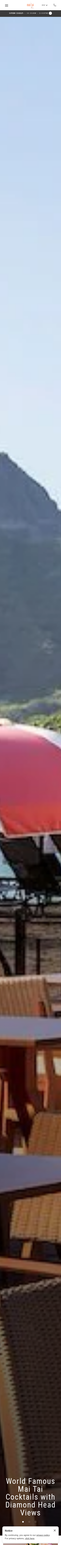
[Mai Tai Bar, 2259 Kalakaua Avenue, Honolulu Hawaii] (30, 5)
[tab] (23, 1522)
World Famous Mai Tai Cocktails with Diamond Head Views (30, 1497)
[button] (30, 13)
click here (29, 1538)
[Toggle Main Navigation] (6, 5)
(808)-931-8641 (54, 5)
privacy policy (43, 1535)
